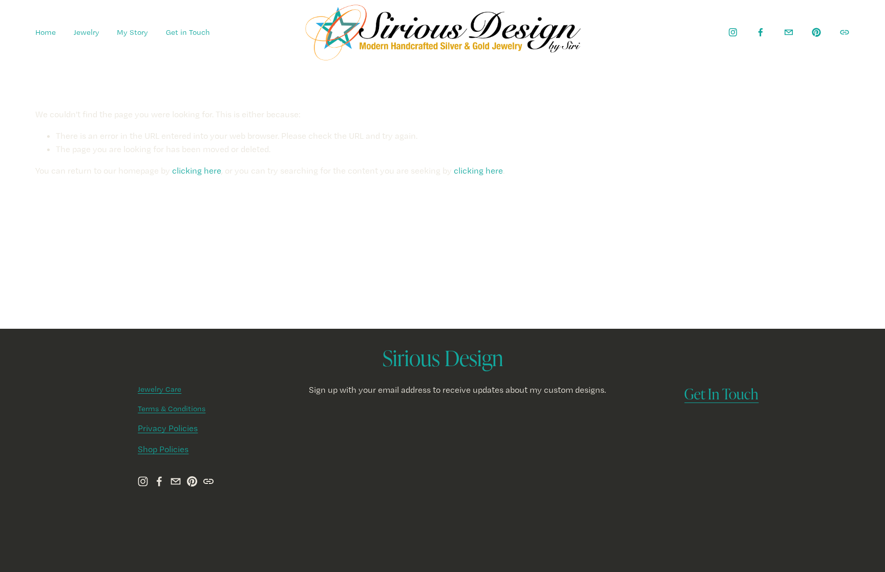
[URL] (844, 32)
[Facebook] (760, 32)
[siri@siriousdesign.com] (789, 32)
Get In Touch (721, 393)
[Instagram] (733, 32)
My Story (132, 32)
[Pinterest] (816, 32)
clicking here (196, 170)
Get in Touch (188, 32)
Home (45, 32)
